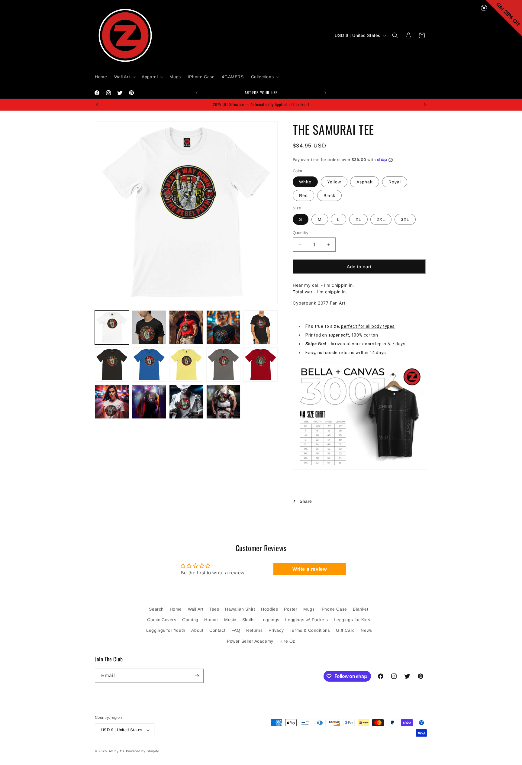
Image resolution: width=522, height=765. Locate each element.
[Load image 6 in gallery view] (112, 364)
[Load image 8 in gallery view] (186, 364)
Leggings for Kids (352, 619)
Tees (214, 609)
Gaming (190, 619)
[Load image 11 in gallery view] (112, 402)
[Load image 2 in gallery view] (149, 327)
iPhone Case (334, 609)
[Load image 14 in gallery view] (223, 402)
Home (176, 609)
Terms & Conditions (310, 630)
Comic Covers (161, 619)
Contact (217, 630)
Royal (394, 181)
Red (303, 195)
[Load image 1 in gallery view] (112, 327)
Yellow (334, 181)
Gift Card (345, 630)
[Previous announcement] (196, 92)
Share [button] (306, 501)
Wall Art (196, 609)
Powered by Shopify (142, 751)
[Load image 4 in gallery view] (223, 327)
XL (358, 219)
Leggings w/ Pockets (306, 619)
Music (230, 619)
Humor (211, 619)
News (366, 630)
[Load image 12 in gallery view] (149, 402)
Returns (254, 630)
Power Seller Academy (250, 641)
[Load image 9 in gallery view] (223, 364)
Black (329, 195)
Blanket (360, 609)
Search (156, 609)
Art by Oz (117, 751)
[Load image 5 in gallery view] (260, 327)
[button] (124, 76)
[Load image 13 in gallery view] (186, 402)
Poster (291, 609)
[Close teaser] (484, 8)
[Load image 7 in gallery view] (149, 364)
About (197, 630)
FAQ (235, 630)
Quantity (300, 233)
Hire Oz (287, 641)
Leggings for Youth (165, 630)
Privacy (276, 630)
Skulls (248, 619)
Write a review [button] (309, 569)
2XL (381, 219)
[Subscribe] (196, 676)
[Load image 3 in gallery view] (186, 327)
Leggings (269, 619)
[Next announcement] (325, 92)
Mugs (308, 609)
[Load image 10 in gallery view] (260, 364)
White (305, 181)
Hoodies (269, 609)
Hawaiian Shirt (240, 609)
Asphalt (364, 181)
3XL (405, 219)
